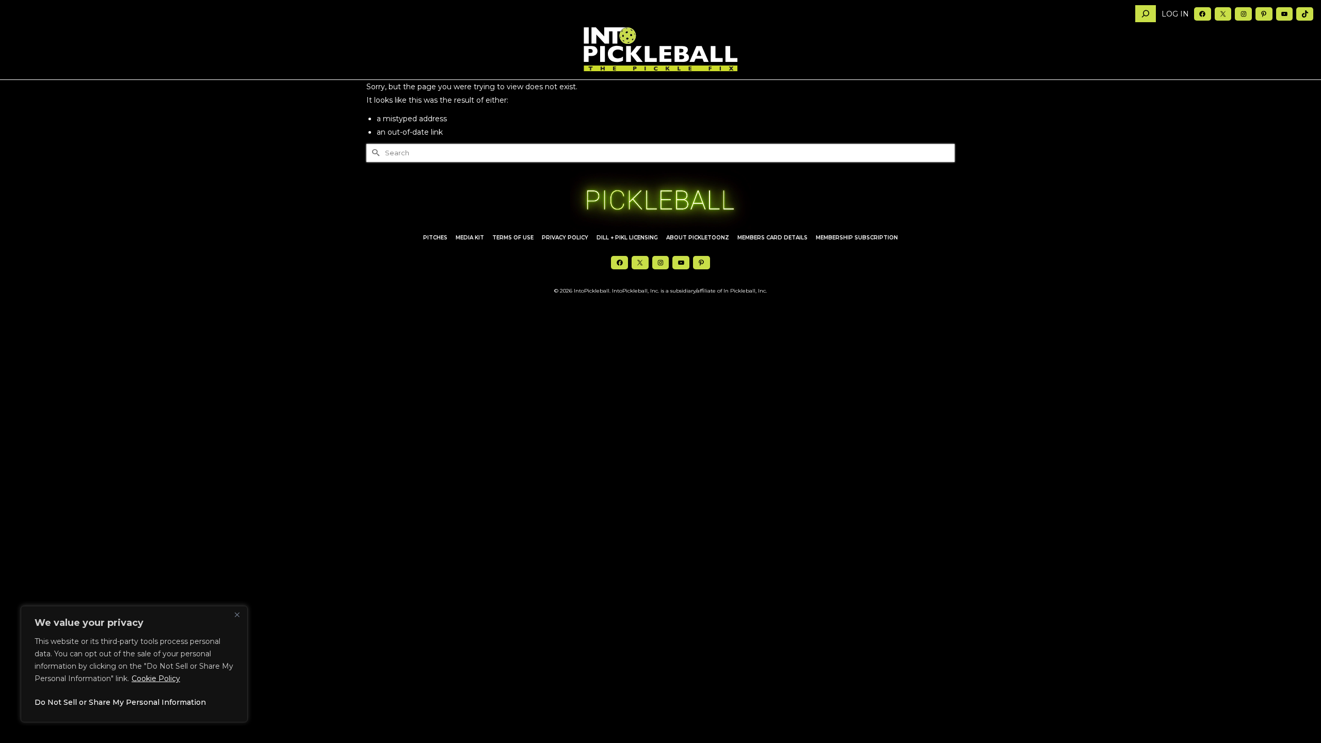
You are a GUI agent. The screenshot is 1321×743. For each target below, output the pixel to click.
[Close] (237, 614)
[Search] (1145, 14)
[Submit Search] (374, 153)
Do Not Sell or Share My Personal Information (120, 702)
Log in (1175, 14)
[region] (134, 664)
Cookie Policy (156, 678)
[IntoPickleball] (660, 49)
